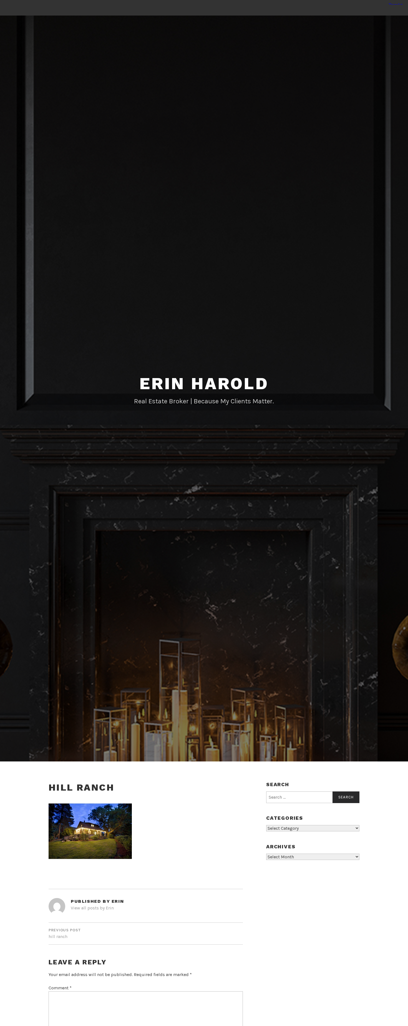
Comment (60, 987)
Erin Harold (204, 383)
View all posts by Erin (92, 908)
